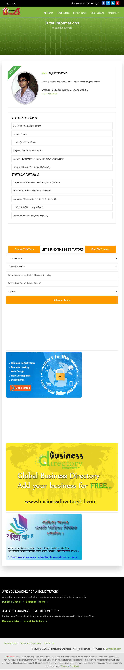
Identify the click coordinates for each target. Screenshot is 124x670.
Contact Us (49, 643)
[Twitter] (108, 3)
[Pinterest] (117, 3)
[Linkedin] (113, 3)
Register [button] (113, 12)
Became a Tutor (10, 621)
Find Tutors (63, 12)
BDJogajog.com (113, 649)
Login (96, 3)
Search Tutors (62, 300)
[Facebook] (103, 3)
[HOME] (12, 11)
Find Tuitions (97, 12)
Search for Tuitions (34, 621)
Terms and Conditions (30, 643)
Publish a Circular (11, 601)
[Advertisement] (97, 36)
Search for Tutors (35, 601)
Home (49, 12)
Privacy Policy (10, 643)
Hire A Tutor (79, 12)
